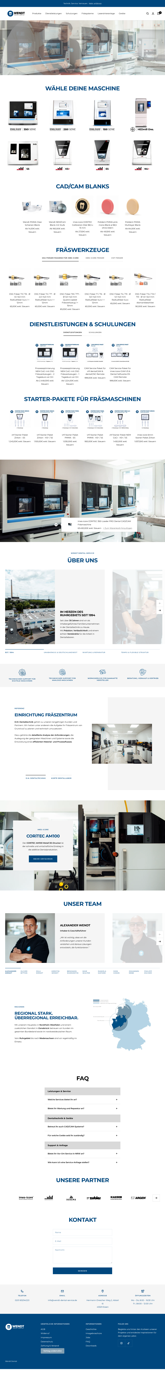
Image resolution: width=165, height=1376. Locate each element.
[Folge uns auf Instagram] (121, 1343)
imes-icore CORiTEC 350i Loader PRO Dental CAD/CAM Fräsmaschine (104, 523)
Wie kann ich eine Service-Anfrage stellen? (68, 1162)
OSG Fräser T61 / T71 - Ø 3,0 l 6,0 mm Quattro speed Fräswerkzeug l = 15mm (70, 300)
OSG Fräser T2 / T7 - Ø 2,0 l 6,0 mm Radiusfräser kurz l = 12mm (44, 298)
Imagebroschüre (94, 1333)
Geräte (122, 13)
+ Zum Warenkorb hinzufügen (117, 528)
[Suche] (147, 13)
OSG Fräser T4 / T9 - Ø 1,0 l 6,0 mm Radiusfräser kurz (120, 297)
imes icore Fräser (95, 258)
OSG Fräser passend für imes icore (60, 258)
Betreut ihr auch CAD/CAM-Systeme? (66, 1126)
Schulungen (71, 13)
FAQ (88, 1341)
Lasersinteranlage (106, 13)
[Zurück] (159, 603)
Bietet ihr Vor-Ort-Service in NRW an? (66, 1153)
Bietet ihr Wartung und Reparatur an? (66, 1108)
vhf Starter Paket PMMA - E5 (70, 436)
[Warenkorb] (158, 13)
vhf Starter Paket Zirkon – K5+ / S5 (45, 436)
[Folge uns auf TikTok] (128, 1343)
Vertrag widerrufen (52, 1351)
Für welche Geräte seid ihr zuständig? (66, 1135)
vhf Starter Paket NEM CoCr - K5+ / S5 (120, 436)
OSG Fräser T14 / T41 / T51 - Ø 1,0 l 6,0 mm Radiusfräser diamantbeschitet (145, 298)
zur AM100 (25, 765)
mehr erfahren (43, 859)
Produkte (36, 13)
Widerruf (45, 1333)
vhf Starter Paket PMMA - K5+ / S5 (95, 436)
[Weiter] (159, 610)
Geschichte (91, 1329)
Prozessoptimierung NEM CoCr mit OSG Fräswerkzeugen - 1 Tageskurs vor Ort (70, 372)
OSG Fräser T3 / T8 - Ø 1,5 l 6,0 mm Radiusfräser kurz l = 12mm (19, 298)
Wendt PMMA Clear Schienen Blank (32, 223)
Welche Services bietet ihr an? (62, 1099)
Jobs (88, 1337)
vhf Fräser (117, 258)
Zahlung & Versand (50, 1345)
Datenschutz (47, 1341)
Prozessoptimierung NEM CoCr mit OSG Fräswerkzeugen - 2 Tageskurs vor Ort (45, 372)
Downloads (91, 1345)
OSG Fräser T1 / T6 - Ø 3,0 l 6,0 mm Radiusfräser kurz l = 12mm (95, 298)
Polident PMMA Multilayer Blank (133, 223)
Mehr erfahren (95, 3)
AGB (43, 1329)
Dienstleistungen (53, 13)
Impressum (46, 1337)
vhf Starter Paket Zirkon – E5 (20, 436)
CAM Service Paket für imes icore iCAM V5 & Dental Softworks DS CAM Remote (120, 372)
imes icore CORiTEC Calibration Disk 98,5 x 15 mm (82, 225)
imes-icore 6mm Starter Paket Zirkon (145, 436)
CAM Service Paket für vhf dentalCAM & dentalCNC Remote (95, 371)
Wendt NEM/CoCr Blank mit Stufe (57, 223)
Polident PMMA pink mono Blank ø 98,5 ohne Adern (108, 225)
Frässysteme (88, 13)
